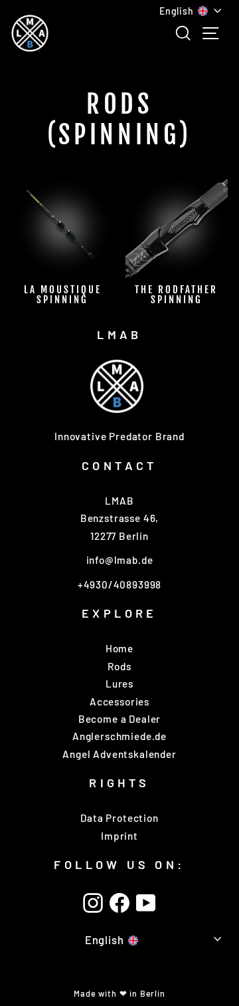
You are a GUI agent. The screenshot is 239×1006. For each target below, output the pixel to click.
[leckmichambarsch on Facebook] (119, 903)
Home (119, 648)
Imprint (119, 836)
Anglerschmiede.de (119, 736)
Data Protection (119, 818)
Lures (119, 684)
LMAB (119, 334)
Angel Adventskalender (119, 754)
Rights (119, 782)
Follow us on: (119, 864)
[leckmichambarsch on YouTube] (146, 903)
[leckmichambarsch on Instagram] (93, 903)
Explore (119, 613)
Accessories (119, 701)
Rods (119, 666)
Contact (119, 465)
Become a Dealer (119, 719)
